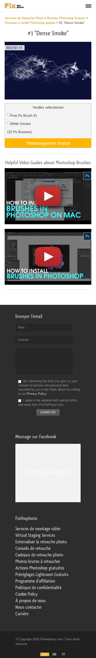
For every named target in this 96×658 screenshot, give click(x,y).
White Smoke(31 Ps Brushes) (19, 128)
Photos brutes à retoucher (37, 561)
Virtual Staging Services (35, 535)
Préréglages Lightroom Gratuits (41, 574)
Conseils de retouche (33, 548)
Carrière (21, 614)
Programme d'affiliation (35, 581)
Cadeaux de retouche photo (39, 555)
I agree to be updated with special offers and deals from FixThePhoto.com (47, 402)
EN (45, 654)
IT (63, 654)
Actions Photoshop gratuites (39, 568)
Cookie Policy (26, 594)
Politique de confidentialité (38, 587)
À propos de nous (30, 600)
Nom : (22, 327)
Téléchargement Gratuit (48, 143)
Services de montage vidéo (37, 528)
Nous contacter (28, 607)
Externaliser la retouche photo (41, 542)
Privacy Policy (36, 393)
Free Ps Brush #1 (23, 115)
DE (54, 654)
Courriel (23, 339)
